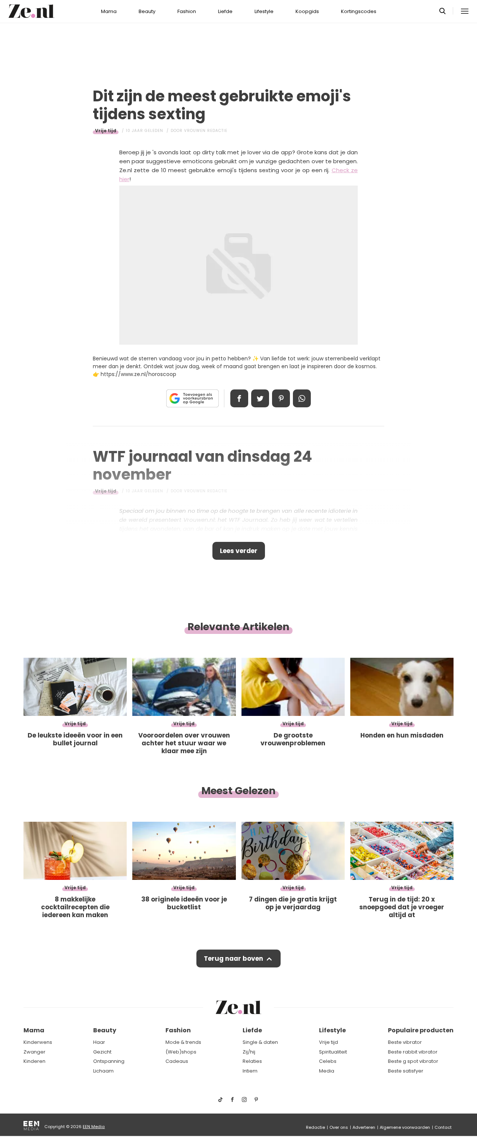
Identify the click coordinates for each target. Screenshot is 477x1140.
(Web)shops (180, 1051)
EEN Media (94, 1127)
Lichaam (103, 1070)
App (302, 398)
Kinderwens (37, 1042)
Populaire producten (421, 1030)
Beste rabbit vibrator (412, 1051)
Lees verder (239, 550)
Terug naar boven (233, 958)
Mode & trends (183, 1042)
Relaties (252, 1061)
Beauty (147, 11)
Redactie (315, 1127)
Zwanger (34, 1051)
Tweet (260, 398)
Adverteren (364, 1127)
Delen (239, 398)
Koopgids (307, 11)
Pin (281, 398)
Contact (443, 1127)
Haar (99, 1042)
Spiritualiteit (333, 1051)
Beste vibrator (405, 1042)
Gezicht (102, 1051)
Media (326, 1070)
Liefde (225, 11)
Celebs (328, 1061)
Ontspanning (108, 1061)
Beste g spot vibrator (413, 1061)
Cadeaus (176, 1061)
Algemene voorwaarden (405, 1127)
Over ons (338, 1127)
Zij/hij (249, 1051)
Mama (109, 11)
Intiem (250, 1070)
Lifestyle (264, 11)
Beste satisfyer (405, 1070)
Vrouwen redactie (205, 130)
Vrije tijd (105, 130)
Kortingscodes (358, 11)
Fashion (186, 11)
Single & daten (260, 1042)
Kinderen (34, 1061)
